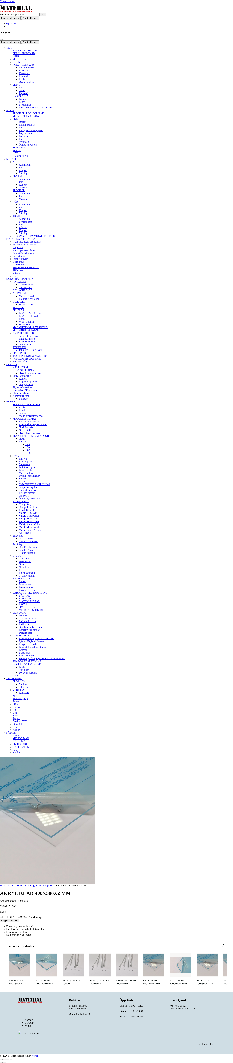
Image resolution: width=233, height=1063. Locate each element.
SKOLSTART (20, 744)
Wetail (35, 1055)
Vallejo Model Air (28, 518)
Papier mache (25, 470)
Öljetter (16, 707)
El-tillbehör (24, 624)
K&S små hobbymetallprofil (33, 424)
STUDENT (19, 741)
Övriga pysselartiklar (29, 498)
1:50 (27, 447)
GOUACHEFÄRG (22, 290)
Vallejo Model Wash (29, 527)
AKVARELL (19, 281)
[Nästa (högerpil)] (4, 1062)
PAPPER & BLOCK (23, 333)
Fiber (21, 87)
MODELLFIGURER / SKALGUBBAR (33, 435)
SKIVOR (17, 84)
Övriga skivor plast (28, 144)
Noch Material (26, 427)
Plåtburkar (18, 270)
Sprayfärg (18, 535)
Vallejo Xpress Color (29, 524)
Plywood (23, 93)
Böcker (22, 667)
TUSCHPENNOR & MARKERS (30, 356)
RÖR (15, 201)
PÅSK (16, 735)
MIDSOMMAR (21, 738)
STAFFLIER (19, 347)
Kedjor (16, 729)
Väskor (16, 273)
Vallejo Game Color (29, 515)
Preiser (22, 441)
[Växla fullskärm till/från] (4, 1059)
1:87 (27, 450)
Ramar (22, 581)
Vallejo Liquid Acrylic (30, 530)
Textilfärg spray (27, 550)
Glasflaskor (18, 264)
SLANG (17, 150)
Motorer (23, 615)
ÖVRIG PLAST (21, 156)
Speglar (16, 718)
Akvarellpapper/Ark (29, 336)
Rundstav (24, 70)
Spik (15, 695)
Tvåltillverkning (27, 575)
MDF (22, 90)
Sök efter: (5, 14)
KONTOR (11, 364)
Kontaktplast (25, 461)
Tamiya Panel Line (28, 507)
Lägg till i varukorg (9, 921)
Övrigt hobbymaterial (29, 433)
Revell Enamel (26, 510)
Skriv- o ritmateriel (22, 376)
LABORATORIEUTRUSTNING (30, 592)
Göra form (24, 558)
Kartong (23, 378)
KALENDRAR (21, 367)
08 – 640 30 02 (178, 1005)
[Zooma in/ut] (1, 1059)
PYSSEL (17, 455)
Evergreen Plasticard (29, 421)
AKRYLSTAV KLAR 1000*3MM (99, 982)
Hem (2, 885)
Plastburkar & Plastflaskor (26, 267)
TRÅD (16, 216)
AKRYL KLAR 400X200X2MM (151, 982)
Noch (22, 438)
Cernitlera (24, 567)
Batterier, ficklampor (29, 630)
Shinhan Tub (25, 287)
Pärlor (22, 481)
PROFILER (19, 190)
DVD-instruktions (28, 672)
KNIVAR (24, 692)
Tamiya (22, 413)
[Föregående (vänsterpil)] (1, 1062)
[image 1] (19, 965)
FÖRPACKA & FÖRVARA (20, 239)
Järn (21, 167)
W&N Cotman (26, 321)
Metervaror (24, 464)
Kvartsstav (24, 73)
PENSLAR (18, 310)
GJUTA (17, 555)
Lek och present (27, 493)
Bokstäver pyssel (27, 467)
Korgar (16, 276)
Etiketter (23, 398)
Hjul (15, 709)
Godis (16, 675)
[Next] (224, 945)
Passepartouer (26, 584)
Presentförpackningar (23, 253)
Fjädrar (16, 704)
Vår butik (29, 1022)
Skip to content (7, 1)
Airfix (22, 407)
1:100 (28, 453)
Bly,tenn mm (25, 221)
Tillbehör (23, 687)
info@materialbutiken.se (182, 1008)
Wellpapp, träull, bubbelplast (27, 241)
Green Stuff (25, 430)
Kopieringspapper (28, 381)
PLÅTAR (18, 176)
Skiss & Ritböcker (28, 341)
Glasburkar (18, 261)
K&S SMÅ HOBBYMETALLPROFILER (34, 236)
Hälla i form (25, 561)
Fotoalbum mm (26, 587)
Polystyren (24, 136)
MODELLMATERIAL (24, 418)
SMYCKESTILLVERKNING (34, 484)
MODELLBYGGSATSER (26, 404)
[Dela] (7, 1059)
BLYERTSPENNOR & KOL (28, 350)
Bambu (22, 99)
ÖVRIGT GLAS (27, 607)
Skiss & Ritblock (27, 338)
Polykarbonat (25, 133)
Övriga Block (26, 344)
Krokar (16, 715)
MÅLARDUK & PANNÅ (26, 330)
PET (21, 127)
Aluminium (24, 164)
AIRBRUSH (25, 533)
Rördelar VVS (20, 721)
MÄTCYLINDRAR (29, 601)
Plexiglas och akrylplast (31, 130)
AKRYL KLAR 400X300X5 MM (44, 982)
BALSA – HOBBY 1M (25, 50)
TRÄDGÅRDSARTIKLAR (27, 661)
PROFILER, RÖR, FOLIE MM (29, 113)
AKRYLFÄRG (21, 293)
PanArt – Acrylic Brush (31, 313)
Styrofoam (24, 141)
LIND (16, 56)
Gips (21, 564)
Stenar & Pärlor (27, 655)
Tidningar (24, 669)
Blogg (28, 1025)
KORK (16, 62)
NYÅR (16, 752)
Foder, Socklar (26, 67)
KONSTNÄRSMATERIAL (20, 278)
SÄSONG (11, 732)
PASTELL (18, 307)
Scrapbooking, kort (28, 487)
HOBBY (11, 401)
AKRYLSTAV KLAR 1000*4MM (126, 982)
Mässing (23, 173)
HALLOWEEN (21, 747)
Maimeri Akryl (26, 296)
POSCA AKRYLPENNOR (27, 358)
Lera (21, 570)
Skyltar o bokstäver (22, 387)
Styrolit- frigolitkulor (29, 475)
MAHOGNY (19, 59)
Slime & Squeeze (27, 490)
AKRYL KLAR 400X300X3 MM (18, 982)
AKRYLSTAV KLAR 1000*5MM (72, 982)
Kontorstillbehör (21, 396)
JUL (15, 749)
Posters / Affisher (27, 590)
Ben (15, 712)
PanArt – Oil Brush (29, 316)
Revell (22, 410)
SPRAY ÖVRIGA (28, 541)
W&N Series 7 (26, 324)
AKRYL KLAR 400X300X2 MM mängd (21, 917)
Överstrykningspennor (30, 373)
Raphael (23, 318)
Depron (23, 122)
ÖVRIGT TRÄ (20, 96)
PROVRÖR (25, 604)
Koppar (23, 170)
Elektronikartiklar (27, 621)
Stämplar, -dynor (21, 393)
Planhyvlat (24, 76)
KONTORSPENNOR (24, 370)
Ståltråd (23, 227)
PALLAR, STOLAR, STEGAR (35, 107)
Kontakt (29, 1019)
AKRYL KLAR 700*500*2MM (205, 982)
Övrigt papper (26, 384)
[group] (19, 970)
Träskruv (17, 701)
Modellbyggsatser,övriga (31, 415)
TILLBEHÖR (20, 361)
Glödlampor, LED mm (30, 627)
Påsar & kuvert (20, 259)
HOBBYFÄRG (21, 501)
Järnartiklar (18, 724)
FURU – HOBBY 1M (24, 53)
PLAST (10, 110)
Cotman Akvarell (27, 284)
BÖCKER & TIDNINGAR (27, 664)
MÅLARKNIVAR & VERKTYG (30, 327)
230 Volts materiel (28, 618)
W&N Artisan (26, 304)
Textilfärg (17, 544)
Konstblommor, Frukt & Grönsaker (36, 638)
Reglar (22, 79)
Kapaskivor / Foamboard (25, 390)
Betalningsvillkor (206, 1044)
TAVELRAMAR (21, 578)
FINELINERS (20, 353)
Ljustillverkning (27, 572)
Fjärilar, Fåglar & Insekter (32, 641)
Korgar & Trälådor (28, 644)
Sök (43, 14)
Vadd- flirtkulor (26, 473)
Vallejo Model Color (29, 521)
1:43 (27, 444)
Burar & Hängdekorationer (32, 647)
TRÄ (9, 47)
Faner (22, 102)
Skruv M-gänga (20, 698)
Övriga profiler (26, 82)
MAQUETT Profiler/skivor (26, 116)
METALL (11, 159)
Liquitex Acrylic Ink (29, 298)
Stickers (23, 478)
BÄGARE (24, 595)
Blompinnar (25, 104)
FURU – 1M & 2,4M (23, 64)
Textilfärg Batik (27, 552)
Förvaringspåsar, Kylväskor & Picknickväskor (42, 658)
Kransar (23, 650)
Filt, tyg (23, 458)
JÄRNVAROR (14, 678)
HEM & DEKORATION (25, 635)
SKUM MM (19, 147)
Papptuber (18, 247)
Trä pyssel (24, 495)
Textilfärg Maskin (28, 547)
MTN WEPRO (26, 538)
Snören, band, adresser (24, 244)
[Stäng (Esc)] (11, 1059)
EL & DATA (19, 612)
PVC (21, 139)
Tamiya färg (25, 504)
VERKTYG (19, 689)
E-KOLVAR (25, 598)
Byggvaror (24, 652)
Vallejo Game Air (27, 513)
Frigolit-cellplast (27, 124)
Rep (15, 727)
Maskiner (23, 684)
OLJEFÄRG (19, 301)
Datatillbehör (25, 632)
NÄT (15, 153)
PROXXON (19, 681)
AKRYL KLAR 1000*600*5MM (178, 982)
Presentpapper (20, 256)
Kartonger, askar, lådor (24, 250)
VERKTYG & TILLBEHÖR (34, 610)
